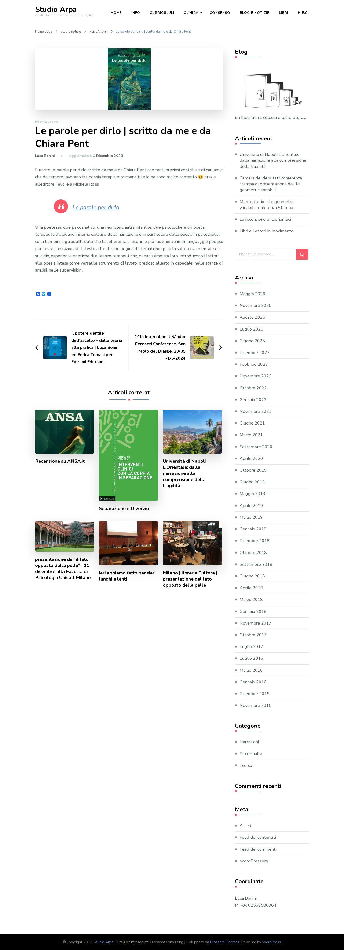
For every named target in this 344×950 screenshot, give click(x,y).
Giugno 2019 (252, 482)
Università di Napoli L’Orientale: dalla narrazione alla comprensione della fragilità (184, 473)
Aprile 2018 (251, 588)
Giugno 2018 (252, 576)
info (135, 13)
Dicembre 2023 (255, 352)
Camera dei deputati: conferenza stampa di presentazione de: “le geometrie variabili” (271, 184)
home (116, 13)
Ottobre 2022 (253, 388)
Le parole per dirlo (96, 207)
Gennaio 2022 (253, 399)
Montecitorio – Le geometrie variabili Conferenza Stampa (267, 204)
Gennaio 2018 (253, 611)
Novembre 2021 (255, 411)
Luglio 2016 (251, 658)
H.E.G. (303, 13)
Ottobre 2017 (253, 635)
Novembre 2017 (255, 623)
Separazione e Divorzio (124, 509)
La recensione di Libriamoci (265, 219)
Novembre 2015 (255, 705)
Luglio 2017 (251, 646)
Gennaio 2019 (253, 529)
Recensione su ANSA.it (60, 461)
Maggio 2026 (252, 294)
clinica (191, 13)
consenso (220, 13)
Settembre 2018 (256, 564)
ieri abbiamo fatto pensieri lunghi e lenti (127, 576)
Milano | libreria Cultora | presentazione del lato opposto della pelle (190, 579)
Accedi (246, 825)
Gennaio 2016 (253, 682)
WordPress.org (254, 861)
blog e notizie (254, 13)
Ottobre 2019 (253, 470)
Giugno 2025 (252, 341)
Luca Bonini (45, 155)
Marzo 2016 (251, 670)
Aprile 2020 (251, 458)
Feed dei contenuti (258, 837)
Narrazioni (249, 742)
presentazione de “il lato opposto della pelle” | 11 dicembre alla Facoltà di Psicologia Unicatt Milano (63, 568)
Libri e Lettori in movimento (266, 231)
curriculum (162, 13)
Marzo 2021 (251, 435)
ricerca (246, 765)
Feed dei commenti (258, 849)
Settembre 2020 (256, 447)
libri (283, 13)
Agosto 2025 (252, 317)
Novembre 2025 (255, 305)
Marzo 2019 (251, 517)
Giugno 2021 (252, 423)
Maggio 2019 (252, 493)
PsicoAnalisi (46, 122)
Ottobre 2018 (253, 552)
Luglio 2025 (251, 329)
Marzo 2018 (251, 599)
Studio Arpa (56, 9)
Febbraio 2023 (254, 364)
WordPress (271, 942)
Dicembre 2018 (255, 541)
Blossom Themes (224, 942)
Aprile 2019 (251, 505)
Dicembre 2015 (255, 694)
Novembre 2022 (255, 376)
